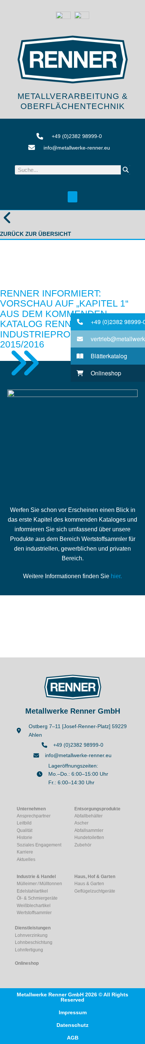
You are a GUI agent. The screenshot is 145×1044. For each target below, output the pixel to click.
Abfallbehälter (88, 816)
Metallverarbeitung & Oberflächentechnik (72, 101)
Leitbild (24, 823)
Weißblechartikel (34, 905)
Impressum (73, 1012)
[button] (72, 196)
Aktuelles (26, 859)
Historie (24, 837)
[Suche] (125, 169)
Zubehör (82, 845)
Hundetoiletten (89, 837)
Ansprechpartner (34, 816)
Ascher (81, 823)
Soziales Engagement (39, 845)
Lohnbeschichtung (33, 942)
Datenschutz (72, 1025)
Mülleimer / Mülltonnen (39, 883)
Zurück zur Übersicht (35, 234)
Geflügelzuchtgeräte (94, 891)
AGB (72, 1038)
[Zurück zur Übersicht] (7, 217)
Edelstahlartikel (32, 891)
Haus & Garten (89, 883)
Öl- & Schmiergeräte (37, 898)
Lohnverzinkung (31, 935)
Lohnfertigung (29, 949)
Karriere (25, 852)
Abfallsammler (88, 830)
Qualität (24, 830)
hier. (116, 576)
